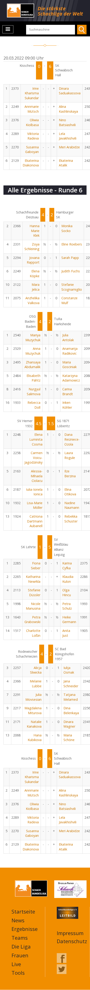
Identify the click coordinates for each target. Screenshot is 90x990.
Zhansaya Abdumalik (32, 364)
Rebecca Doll (33, 405)
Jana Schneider (70, 683)
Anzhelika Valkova (32, 300)
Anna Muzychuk (32, 351)
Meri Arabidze (69, 147)
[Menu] (7, 29)
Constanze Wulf (69, 300)
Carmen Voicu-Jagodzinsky (33, 458)
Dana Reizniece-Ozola (72, 439)
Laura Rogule (69, 455)
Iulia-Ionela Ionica (34, 492)
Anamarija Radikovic (70, 351)
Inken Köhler (67, 405)
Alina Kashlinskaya (68, 109)
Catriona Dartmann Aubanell (34, 521)
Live (16, 964)
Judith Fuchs (70, 271)
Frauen (20, 955)
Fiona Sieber (35, 565)
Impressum (70, 933)
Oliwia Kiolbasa (32, 122)
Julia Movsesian (33, 697)
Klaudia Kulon (67, 579)
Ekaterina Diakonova (31, 163)
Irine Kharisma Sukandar (32, 93)
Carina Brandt (67, 391)
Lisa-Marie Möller (34, 505)
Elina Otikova (70, 492)
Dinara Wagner (69, 724)
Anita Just (66, 633)
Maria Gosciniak (69, 364)
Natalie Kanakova (34, 724)
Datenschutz (72, 941)
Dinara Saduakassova (70, 90)
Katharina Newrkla (33, 579)
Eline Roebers (71, 244)
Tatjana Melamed (70, 697)
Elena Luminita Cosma (35, 439)
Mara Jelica (35, 287)
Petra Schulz (67, 606)
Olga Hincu (66, 592)
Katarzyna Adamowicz (71, 378)
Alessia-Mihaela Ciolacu (36, 476)
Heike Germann (69, 619)
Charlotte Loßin (33, 633)
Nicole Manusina (33, 606)
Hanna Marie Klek (34, 231)
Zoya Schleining (31, 246)
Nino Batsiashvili (67, 122)
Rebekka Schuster (71, 518)
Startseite (23, 911)
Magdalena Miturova (33, 710)
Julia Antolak (68, 337)
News (18, 920)
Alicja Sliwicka (36, 670)
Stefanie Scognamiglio (71, 287)
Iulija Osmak (68, 670)
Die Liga (21, 946)
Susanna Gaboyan (32, 149)
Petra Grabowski (32, 619)
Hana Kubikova (35, 737)
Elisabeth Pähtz (33, 378)
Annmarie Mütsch (31, 109)
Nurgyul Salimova (33, 391)
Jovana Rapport (33, 260)
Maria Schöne (69, 737)
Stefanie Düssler (34, 592)
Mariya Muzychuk (32, 337)
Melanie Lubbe (36, 683)
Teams (20, 937)
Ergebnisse (25, 928)
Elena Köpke (34, 273)
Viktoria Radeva (33, 136)
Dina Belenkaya (71, 710)
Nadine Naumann (71, 505)
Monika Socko (66, 228)
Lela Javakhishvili (67, 136)
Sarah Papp (70, 257)
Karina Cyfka (67, 565)
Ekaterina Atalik (66, 163)
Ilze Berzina (70, 473)
